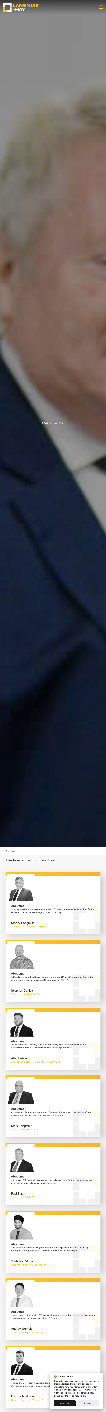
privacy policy (78, 1396)
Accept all (64, 1403)
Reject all (88, 1403)
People (12, 851)
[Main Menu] (101, 7)
